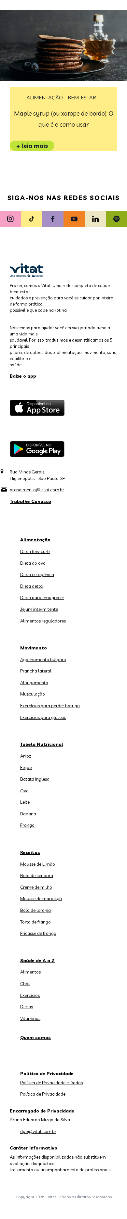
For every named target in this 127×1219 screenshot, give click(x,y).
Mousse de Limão (37, 864)
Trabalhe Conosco (30, 501)
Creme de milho (36, 887)
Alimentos (30, 972)
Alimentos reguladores (43, 621)
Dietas (26, 1007)
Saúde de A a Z (37, 960)
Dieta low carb (35, 551)
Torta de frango (35, 922)
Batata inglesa (34, 779)
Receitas (30, 852)
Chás (25, 984)
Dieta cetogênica (37, 574)
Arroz (25, 756)
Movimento (33, 648)
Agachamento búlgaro (43, 659)
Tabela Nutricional (41, 744)
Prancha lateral (35, 671)
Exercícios (30, 995)
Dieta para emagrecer (42, 597)
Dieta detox (31, 586)
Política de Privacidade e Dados (51, 1083)
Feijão (26, 767)
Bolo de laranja (35, 910)
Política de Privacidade (42, 1094)
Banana (28, 814)
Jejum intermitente (39, 609)
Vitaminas (30, 1018)
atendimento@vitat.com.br (37, 490)
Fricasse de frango (38, 933)
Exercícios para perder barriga (50, 706)
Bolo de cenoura (36, 875)
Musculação (32, 694)
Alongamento (34, 682)
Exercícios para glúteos (43, 717)
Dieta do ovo (33, 563)
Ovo (24, 791)
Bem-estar (82, 97)
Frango (27, 825)
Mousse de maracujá (41, 898)
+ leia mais (32, 145)
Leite (25, 802)
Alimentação (44, 97)
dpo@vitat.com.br (38, 1131)
